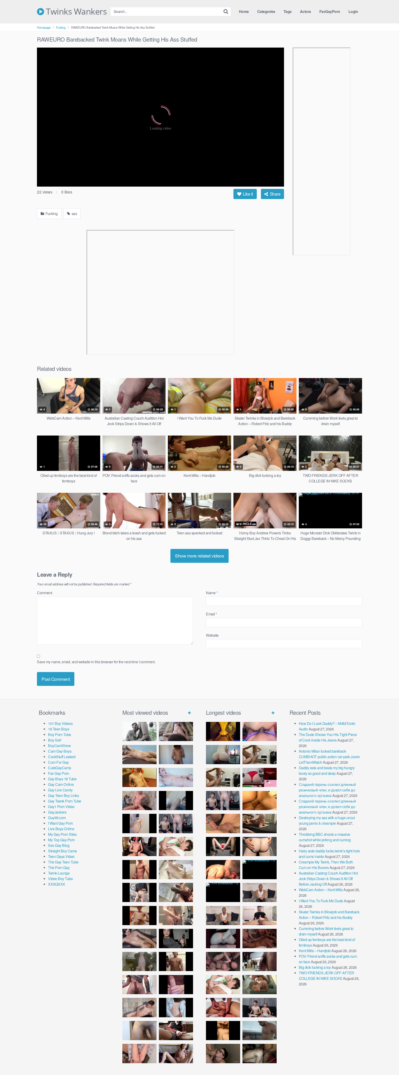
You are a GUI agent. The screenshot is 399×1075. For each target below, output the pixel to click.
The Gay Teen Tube (63, 862)
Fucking (61, 27)
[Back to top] (386, 1060)
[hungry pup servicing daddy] (223, 846)
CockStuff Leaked (61, 756)
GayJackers (57, 812)
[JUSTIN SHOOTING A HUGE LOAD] (139, 869)
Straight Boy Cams (62, 851)
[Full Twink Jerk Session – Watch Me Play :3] (176, 869)
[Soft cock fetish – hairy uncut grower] (139, 1030)
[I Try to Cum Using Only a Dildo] (223, 938)
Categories (266, 11)
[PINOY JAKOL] (176, 777)
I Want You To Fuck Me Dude (321, 900)
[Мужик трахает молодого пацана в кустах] (139, 731)
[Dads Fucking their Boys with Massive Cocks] (223, 869)
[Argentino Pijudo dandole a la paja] (176, 938)
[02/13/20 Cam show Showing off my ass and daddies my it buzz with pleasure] (223, 754)
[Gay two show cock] (259, 1007)
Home (244, 11)
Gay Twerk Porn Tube (64, 801)
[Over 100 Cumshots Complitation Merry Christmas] (259, 961)
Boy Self (54, 740)
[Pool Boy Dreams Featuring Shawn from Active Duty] (259, 984)
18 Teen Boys (58, 729)
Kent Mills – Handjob (315, 950)
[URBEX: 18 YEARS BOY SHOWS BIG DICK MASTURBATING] (139, 892)
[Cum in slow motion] (176, 1030)
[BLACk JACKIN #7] (259, 892)
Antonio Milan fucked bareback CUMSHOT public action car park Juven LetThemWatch (329, 756)
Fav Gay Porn (58, 773)
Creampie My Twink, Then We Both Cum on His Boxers (326, 864)
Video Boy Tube (60, 878)
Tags (288, 11)
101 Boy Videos (60, 723)
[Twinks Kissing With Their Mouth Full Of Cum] (176, 846)
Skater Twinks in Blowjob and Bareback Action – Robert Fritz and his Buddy (329, 914)
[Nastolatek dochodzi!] (176, 1053)
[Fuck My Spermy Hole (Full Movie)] (259, 800)
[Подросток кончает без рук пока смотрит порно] (139, 754)
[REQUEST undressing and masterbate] (176, 915)
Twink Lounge (59, 873)
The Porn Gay (59, 867)
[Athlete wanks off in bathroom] (176, 961)
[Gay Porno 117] (223, 961)
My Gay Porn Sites (62, 834)
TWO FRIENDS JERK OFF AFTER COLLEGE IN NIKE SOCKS (326, 975)
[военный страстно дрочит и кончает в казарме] (139, 1053)
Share (274, 194)
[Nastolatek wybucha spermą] (176, 754)
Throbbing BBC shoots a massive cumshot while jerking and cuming (325, 837)
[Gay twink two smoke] (176, 823)
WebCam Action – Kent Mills (321, 889)
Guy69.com (57, 817)
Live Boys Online (61, 828)
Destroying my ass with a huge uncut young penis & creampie (327, 820)
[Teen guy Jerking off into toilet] (139, 984)
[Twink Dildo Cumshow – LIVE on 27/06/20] (139, 938)
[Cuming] (176, 800)
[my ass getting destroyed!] (259, 1053)
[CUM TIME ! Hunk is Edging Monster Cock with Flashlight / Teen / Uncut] (176, 892)
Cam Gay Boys (59, 751)
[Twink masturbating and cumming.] (139, 915)
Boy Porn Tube (59, 734)
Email (211, 614)
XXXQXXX (56, 884)
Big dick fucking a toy (315, 967)
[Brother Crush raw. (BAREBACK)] (223, 1053)
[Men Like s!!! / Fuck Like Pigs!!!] (223, 823)
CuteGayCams (59, 767)
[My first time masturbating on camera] (176, 1007)
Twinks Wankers (75, 11)
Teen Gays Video (61, 856)
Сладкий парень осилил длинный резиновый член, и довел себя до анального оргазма (327, 790)
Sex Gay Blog (58, 845)
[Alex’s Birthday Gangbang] (259, 1030)
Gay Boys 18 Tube (62, 778)
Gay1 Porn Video (61, 806)
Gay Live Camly (60, 790)
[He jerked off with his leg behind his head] (139, 1007)
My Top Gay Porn (61, 839)
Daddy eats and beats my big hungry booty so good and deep (327, 770)
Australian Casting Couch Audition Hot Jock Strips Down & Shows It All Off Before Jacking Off (328, 878)
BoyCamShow (59, 745)
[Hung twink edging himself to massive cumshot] (176, 984)
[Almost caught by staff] (139, 823)
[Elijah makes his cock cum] (139, 846)
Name (212, 592)
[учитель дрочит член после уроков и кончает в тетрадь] (139, 800)
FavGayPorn (329, 11)
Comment (44, 592)
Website (212, 635)
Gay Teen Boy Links (63, 795)
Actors (305, 11)
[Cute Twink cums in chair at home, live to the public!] (139, 777)
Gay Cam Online (61, 784)
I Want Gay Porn (60, 823)
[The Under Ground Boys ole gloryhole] (259, 846)
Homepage (43, 27)
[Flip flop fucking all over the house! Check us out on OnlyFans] (259, 823)
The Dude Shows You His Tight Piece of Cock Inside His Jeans (328, 737)
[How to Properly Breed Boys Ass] (223, 1030)
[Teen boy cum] (139, 961)
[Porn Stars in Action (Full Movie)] (259, 938)
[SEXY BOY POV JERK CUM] (176, 731)
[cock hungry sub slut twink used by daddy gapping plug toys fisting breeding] (223, 731)
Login (353, 11)
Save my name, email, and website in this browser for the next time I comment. (96, 661)
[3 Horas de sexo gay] (259, 754)
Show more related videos (199, 555)
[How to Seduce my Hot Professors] (259, 869)
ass (74, 213)
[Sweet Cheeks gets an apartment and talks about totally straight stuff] (259, 777)
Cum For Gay (58, 762)
